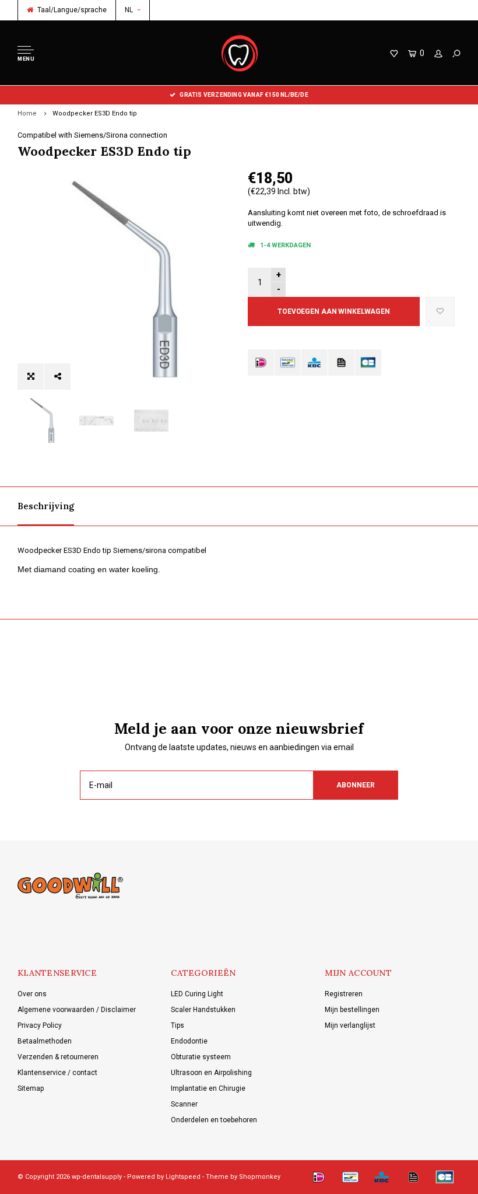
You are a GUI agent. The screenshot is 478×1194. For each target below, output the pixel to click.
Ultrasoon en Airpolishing (211, 1073)
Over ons (32, 994)
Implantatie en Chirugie (208, 1088)
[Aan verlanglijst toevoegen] (440, 311)
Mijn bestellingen (352, 1010)
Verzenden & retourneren (58, 1057)
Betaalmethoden (44, 1041)
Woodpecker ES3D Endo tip (94, 113)
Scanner (184, 1104)
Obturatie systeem (201, 1057)
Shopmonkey (259, 1177)
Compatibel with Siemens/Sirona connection (92, 135)
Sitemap (30, 1088)
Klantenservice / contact (57, 1073)
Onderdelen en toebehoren (214, 1120)
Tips (177, 1025)
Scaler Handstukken (203, 1010)
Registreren (344, 994)
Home (27, 113)
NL (129, 10)
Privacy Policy (39, 1025)
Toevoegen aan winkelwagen (333, 311)
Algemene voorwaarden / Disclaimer (76, 1010)
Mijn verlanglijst (350, 1025)
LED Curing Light (197, 994)
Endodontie (189, 1041)
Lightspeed (183, 1177)
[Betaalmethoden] (261, 362)
